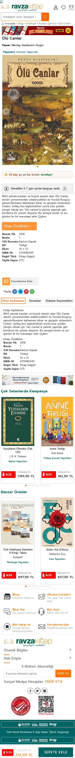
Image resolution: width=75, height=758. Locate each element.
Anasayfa (10, 23)
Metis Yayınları (18, 461)
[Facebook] (30, 691)
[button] (37, 166)
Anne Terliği (57, 449)
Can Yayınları (57, 559)
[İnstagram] (45, 691)
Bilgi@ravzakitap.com (60, 628)
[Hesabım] (56, 8)
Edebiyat (31, 23)
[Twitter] (37, 691)
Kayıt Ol (63, 673)
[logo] (22, 8)
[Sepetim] (71, 8)
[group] (37, 110)
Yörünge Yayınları (18, 562)
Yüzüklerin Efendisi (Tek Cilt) (17, 450)
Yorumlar (35, 301)
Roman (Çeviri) (47, 23)
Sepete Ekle (56, 752)
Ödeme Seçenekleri (59, 301)
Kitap (21, 23)
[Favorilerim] (63, 8)
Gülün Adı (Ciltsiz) (57, 549)
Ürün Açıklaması (13, 301)
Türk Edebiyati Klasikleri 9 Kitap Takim (18, 551)
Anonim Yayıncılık (20, 52)
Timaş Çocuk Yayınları (57, 458)
